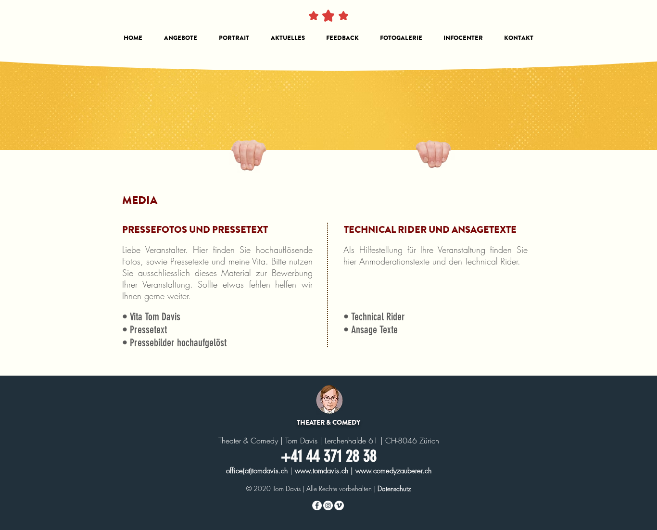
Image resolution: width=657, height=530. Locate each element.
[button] (180, 38)
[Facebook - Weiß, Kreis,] (317, 505)
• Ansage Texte (370, 329)
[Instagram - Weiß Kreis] (328, 505)
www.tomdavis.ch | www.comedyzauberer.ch (363, 471)
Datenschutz (394, 488)
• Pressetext (144, 329)
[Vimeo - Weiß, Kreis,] (339, 505)
